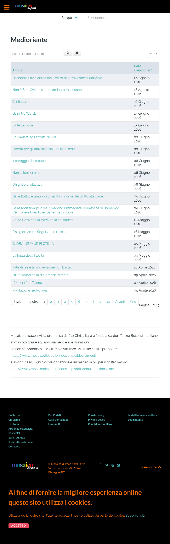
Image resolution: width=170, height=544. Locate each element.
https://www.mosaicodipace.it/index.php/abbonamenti (53, 356)
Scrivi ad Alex (16, 438)
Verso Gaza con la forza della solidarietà (43, 220)
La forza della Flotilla (28, 255)
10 (108, 302)
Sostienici (14, 433)
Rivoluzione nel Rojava (29, 290)
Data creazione (142, 68)
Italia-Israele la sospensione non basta (41, 267)
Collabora (14, 447)
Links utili (54, 424)
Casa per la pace (58, 420)
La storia (13, 424)
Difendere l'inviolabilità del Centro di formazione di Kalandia (57, 78)
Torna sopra (148, 467)
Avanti (120, 302)
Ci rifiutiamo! (21, 102)
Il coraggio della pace (29, 161)
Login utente (135, 420)
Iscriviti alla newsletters (142, 415)
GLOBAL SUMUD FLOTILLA (33, 244)
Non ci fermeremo (26, 173)
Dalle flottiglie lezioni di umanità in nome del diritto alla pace (57, 196)
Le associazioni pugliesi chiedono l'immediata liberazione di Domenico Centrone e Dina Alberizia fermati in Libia (65, 210)
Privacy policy (96, 420)
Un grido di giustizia (27, 184)
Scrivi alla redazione (20, 442)
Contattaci (14, 415)
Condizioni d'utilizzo (100, 424)
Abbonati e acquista (20, 429)
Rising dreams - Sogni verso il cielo (39, 232)
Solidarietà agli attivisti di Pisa (34, 137)
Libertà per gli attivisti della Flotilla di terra (43, 149)
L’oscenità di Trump (27, 283)
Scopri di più (135, 515)
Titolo (17, 70)
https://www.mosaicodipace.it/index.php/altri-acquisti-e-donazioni (62, 369)
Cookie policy (96, 415)
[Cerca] (68, 53)
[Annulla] (77, 53)
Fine (133, 302)
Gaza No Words (24, 113)
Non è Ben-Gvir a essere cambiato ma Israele (47, 90)
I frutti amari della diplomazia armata (40, 275)
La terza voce (22, 125)
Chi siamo (14, 420)
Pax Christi (54, 415)
